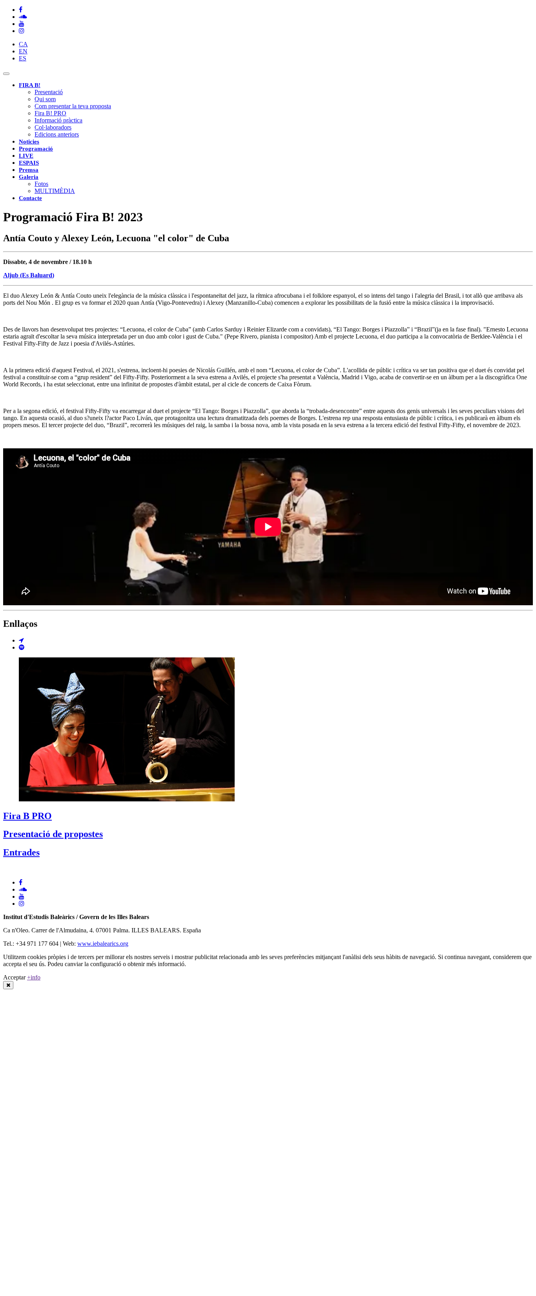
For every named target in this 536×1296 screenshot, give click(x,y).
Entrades (21, 852)
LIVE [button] (26, 156)
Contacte (30, 198)
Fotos (41, 183)
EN (23, 51)
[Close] (8, 985)
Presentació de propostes (53, 834)
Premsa (28, 170)
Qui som (45, 99)
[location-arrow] (21, 640)
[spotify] (21, 647)
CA (23, 44)
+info (33, 977)
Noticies (29, 141)
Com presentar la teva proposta (73, 106)
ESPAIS (29, 163)
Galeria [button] (28, 177)
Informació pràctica (58, 120)
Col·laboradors (53, 127)
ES (22, 58)
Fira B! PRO (50, 113)
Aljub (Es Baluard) (28, 275)
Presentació (49, 92)
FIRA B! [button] (29, 85)
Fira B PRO (27, 816)
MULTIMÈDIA (55, 190)
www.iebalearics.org (102, 943)
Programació (36, 149)
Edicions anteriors (57, 134)
